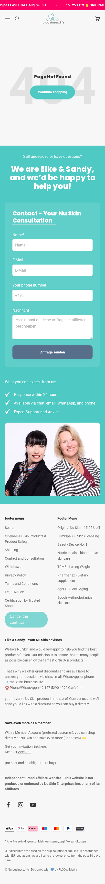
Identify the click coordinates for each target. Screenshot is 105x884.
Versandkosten (76, 841)
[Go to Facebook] (8, 804)
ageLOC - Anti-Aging (72, 589)
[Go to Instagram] (20, 804)
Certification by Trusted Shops (22, 603)
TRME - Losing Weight (73, 567)
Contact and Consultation (24, 558)
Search (10, 528)
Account (24, 752)
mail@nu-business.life (27, 682)
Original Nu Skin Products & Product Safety (25, 538)
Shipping (11, 550)
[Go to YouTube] (33, 804)
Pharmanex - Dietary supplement (72, 578)
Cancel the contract (19, 619)
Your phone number (29, 285)
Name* (18, 235)
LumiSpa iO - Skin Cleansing (78, 536)
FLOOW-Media (68, 869)
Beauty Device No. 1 (72, 544)
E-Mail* (18, 260)
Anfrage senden (52, 352)
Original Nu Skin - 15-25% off (78, 528)
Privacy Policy (15, 575)
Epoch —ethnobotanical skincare (75, 600)
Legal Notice (14, 592)
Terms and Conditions (21, 584)
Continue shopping (52, 92)
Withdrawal (13, 567)
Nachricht (20, 310)
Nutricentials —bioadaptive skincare (77, 555)
